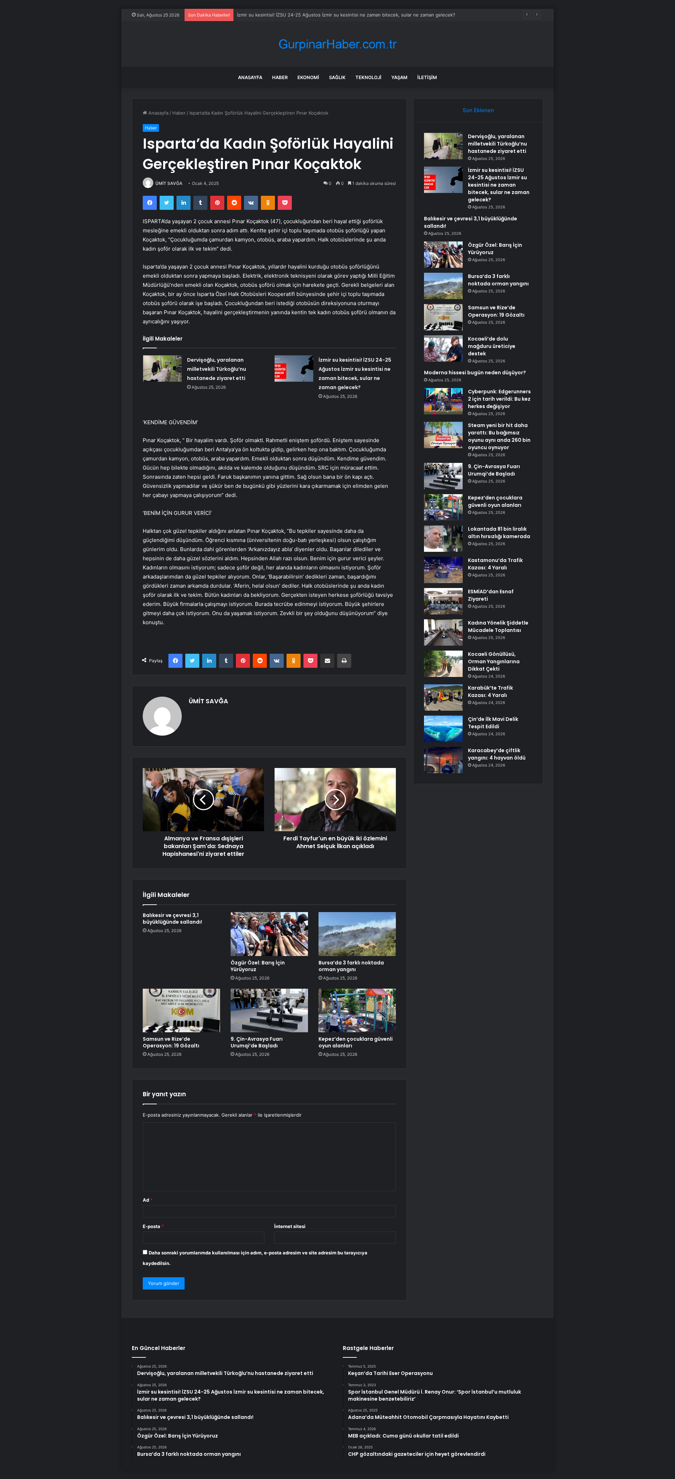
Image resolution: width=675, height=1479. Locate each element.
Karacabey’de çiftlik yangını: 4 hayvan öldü (497, 754)
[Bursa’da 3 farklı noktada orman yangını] (357, 934)
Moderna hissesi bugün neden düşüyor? (475, 372)
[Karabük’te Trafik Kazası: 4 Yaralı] (443, 697)
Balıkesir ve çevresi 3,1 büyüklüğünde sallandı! (172, 918)
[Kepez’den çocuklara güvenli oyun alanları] (357, 1010)
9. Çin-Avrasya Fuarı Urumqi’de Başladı (257, 1042)
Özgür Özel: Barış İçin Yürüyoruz (258, 966)
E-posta (153, 1226)
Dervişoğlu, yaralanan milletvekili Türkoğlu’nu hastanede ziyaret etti (216, 369)
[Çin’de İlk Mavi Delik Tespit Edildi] (443, 729)
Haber (280, 77)
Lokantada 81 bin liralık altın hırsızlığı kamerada (499, 532)
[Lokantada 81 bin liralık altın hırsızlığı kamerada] (443, 538)
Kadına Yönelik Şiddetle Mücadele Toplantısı (498, 626)
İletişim (427, 77)
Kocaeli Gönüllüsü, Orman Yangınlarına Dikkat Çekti (494, 661)
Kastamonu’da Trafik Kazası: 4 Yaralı (495, 564)
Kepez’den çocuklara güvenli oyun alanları (356, 1042)
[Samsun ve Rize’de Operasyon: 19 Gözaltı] (181, 1010)
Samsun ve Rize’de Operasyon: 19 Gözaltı (171, 1042)
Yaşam (399, 77)
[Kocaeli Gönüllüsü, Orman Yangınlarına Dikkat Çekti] (443, 664)
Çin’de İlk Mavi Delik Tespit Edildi (493, 723)
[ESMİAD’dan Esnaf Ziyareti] (443, 601)
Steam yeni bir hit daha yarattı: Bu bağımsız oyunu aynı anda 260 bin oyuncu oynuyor (499, 436)
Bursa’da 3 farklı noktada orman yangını (351, 966)
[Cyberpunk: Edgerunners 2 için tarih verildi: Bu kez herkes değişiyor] (443, 401)
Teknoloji (368, 77)
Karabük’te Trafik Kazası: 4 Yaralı (490, 691)
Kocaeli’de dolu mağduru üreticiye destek (491, 346)
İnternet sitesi (290, 1226)
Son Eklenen (478, 110)
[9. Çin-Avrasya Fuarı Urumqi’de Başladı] (269, 1010)
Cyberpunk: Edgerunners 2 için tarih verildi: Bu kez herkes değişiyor (499, 399)
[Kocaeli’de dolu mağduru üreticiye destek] (443, 348)
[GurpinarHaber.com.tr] (337, 44)
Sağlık (337, 77)
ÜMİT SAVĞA (168, 183)
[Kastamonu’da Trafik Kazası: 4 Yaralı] (443, 570)
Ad (148, 1200)
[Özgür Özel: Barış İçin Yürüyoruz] (269, 934)
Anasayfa (250, 77)
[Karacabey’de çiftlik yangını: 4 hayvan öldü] (443, 760)
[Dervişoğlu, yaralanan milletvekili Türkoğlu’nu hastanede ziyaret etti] (162, 368)
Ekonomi (308, 77)
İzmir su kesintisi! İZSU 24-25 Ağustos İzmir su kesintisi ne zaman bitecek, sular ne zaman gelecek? (346, 15)
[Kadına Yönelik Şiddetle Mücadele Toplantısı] (443, 632)
